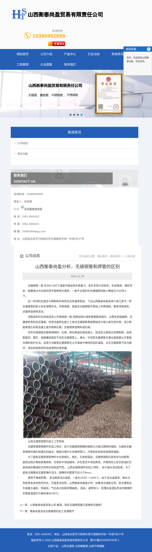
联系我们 (70, 64)
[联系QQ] (31, 208)
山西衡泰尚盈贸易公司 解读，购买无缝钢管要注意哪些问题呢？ (66, 504)
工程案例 (23, 64)
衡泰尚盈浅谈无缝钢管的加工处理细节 (52, 511)
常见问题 (22, 153)
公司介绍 (46, 54)
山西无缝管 (34, 441)
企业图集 (46, 64)
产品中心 (70, 54)
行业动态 (94, 54)
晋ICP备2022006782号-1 (104, 540)
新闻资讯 (117, 54)
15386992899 (48, 36)
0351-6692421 (43, 534)
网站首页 (23, 54)
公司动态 (22, 143)
